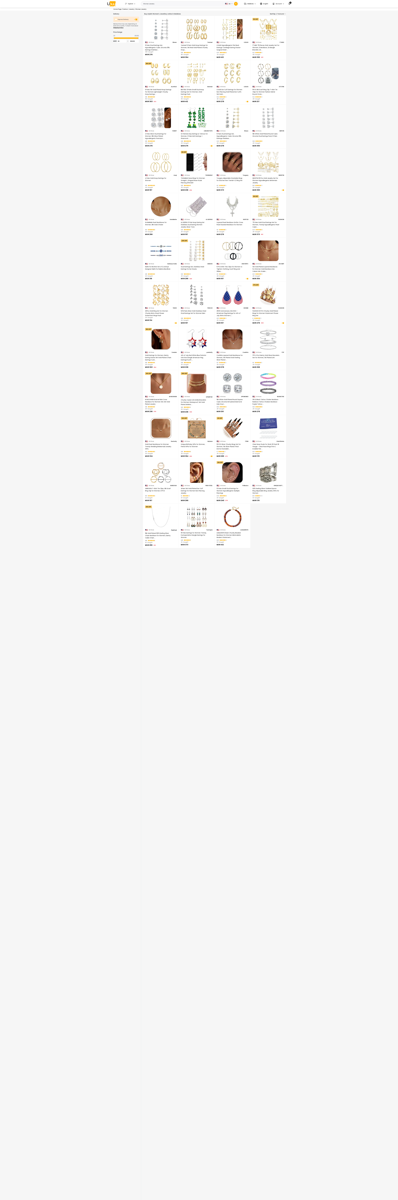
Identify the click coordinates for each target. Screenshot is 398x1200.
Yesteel (209, 42)
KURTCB (245, 219)
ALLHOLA (174, 87)
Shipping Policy (118, 27)
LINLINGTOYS (208, 131)
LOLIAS (246, 42)
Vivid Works (280, 441)
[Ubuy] (111, 3)
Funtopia (209, 530)
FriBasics (245, 485)
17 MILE (282, 42)
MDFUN (281, 131)
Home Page (117, 9)
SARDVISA (173, 485)
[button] (250, 3)
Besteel (209, 87)
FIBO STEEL (208, 485)
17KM (246, 441)
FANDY (174, 131)
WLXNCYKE (280, 396)
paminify (209, 352)
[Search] (236, 4)
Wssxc (175, 42)
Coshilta (245, 352)
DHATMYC (245, 264)
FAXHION (281, 219)
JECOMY (281, 264)
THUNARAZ (208, 175)
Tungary (245, 175)
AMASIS (209, 264)
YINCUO (209, 308)
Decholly (174, 441)
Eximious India (172, 264)
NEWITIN (281, 175)
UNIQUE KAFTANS (279, 485)
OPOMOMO (244, 396)
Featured (280, 14)
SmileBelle (173, 219)
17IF (283, 352)
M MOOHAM (173, 396)
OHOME (245, 308)
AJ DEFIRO (209, 219)
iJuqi (175, 175)
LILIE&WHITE (244, 530)
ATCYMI (281, 87)
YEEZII (175, 308)
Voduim (174, 352)
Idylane (209, 441)
